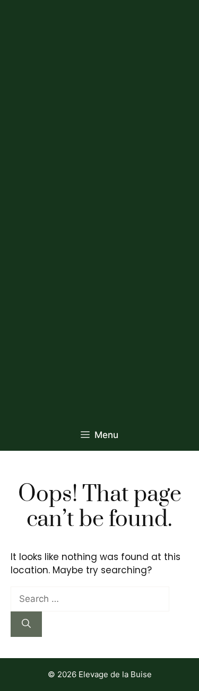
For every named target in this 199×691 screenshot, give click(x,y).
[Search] (26, 624)
